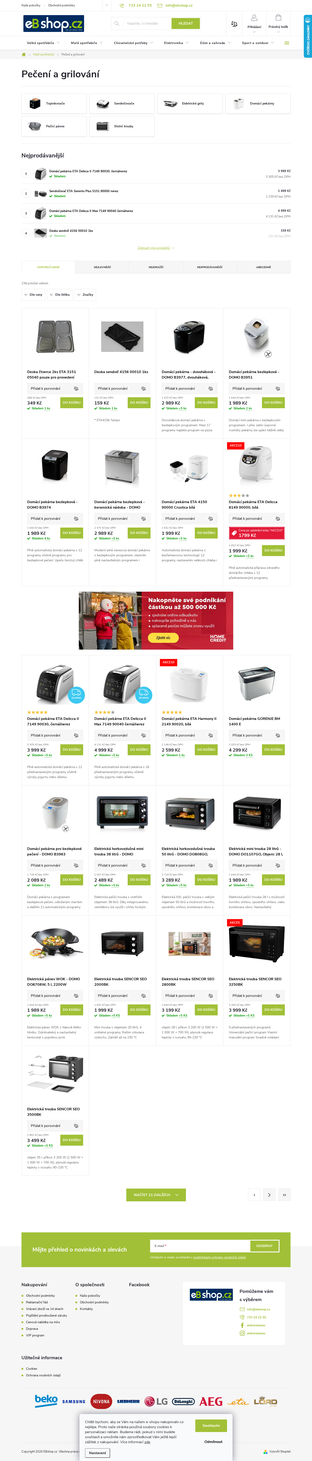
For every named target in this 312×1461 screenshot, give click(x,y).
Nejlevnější (102, 267)
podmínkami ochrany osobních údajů (219, 1257)
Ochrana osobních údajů (43, 1375)
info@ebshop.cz (258, 1309)
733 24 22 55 (256, 1317)
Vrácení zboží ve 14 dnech (44, 1309)
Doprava (32, 1329)
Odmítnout (213, 1441)
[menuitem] (43, 43)
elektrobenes (256, 1325)
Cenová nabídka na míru (43, 1322)
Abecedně (263, 267)
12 (284, 1195)
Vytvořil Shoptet (280, 1452)
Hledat (186, 23)
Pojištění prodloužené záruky (46, 1315)
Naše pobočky (30, 5)
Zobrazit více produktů (154, 248)
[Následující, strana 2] (269, 1195)
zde (147, 1442)
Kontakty (86, 1309)
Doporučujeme (48, 267)
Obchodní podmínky (61, 5)
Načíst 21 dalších (152, 1194)
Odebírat (264, 1246)
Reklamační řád (37, 1302)
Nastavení (97, 1453)
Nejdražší (156, 267)
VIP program (35, 1335)
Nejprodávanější (209, 267)
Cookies (31, 1369)
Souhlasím (211, 1425)
